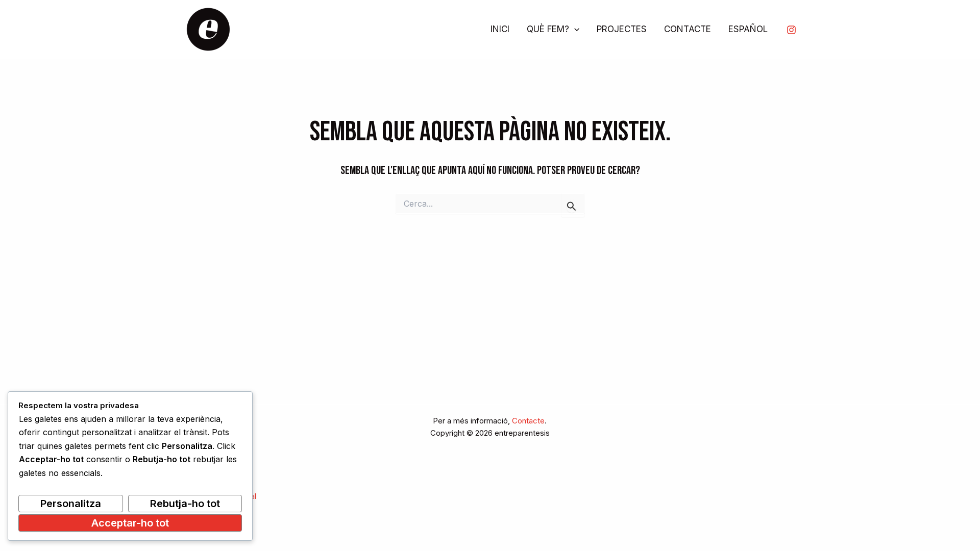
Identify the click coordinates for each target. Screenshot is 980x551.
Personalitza (70, 503)
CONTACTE (687, 29)
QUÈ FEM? (548, 29)
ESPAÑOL (748, 29)
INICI (500, 29)
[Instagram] (791, 30)
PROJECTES (622, 29)
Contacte (528, 420)
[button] (574, 29)
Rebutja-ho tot (185, 503)
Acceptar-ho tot (130, 523)
